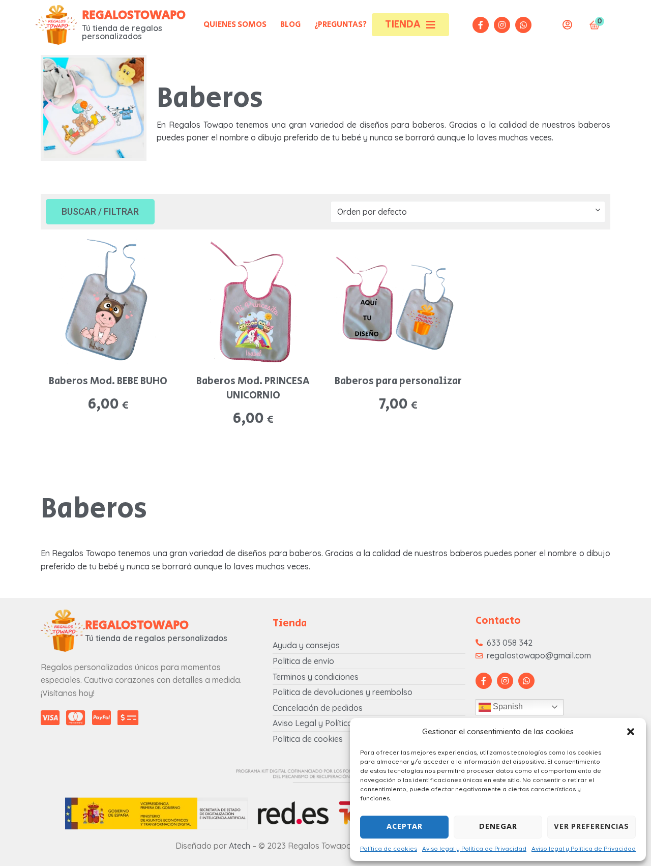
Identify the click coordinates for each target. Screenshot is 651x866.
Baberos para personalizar (398, 381)
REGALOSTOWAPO (134, 15)
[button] (631, 732)
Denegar (498, 826)
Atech (239, 846)
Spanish (507, 706)
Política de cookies (388, 848)
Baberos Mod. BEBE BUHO (108, 381)
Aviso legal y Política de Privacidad (474, 848)
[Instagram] (502, 25)
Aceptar (405, 826)
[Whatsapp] (523, 25)
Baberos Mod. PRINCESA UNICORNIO (253, 388)
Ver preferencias (591, 826)
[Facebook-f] (480, 25)
